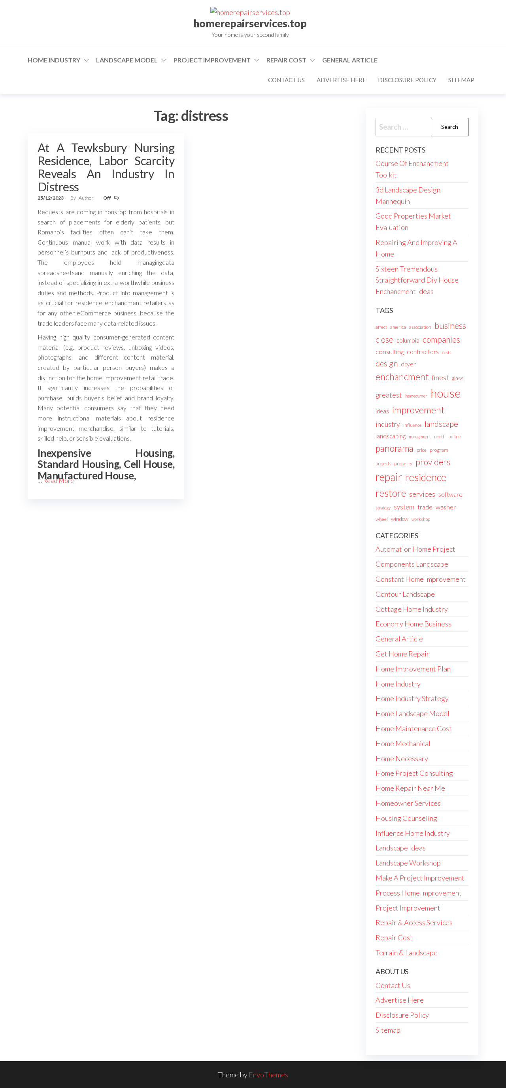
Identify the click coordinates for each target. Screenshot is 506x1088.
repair (389, 477)
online (455, 436)
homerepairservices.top (250, 23)
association (420, 327)
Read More (58, 480)
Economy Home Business (413, 623)
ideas (382, 411)
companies (441, 339)
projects (383, 463)
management (420, 436)
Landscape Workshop (408, 862)
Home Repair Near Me (410, 788)
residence (425, 477)
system (404, 507)
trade (424, 507)
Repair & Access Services (414, 922)
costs (446, 352)
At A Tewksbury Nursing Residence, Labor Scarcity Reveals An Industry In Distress (106, 167)
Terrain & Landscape (407, 952)
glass (458, 378)
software (450, 494)
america (398, 327)
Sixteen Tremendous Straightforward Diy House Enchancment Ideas (417, 280)
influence (412, 425)
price (422, 450)
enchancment (402, 376)
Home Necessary (402, 758)
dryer (408, 364)
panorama (394, 448)
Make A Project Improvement (420, 877)
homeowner (416, 395)
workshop (421, 519)
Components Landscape (412, 564)
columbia (407, 340)
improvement (418, 409)
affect (381, 327)
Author (86, 198)
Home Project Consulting (414, 773)
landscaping (391, 435)
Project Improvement (212, 60)
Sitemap (461, 79)
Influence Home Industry (413, 833)
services (422, 494)
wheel (382, 519)
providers (432, 462)
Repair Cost (286, 60)
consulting (390, 351)
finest (440, 377)
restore (391, 493)
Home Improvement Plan (413, 668)
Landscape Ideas (401, 847)
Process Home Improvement (419, 892)
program (439, 450)
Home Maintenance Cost (414, 728)
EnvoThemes (268, 1074)
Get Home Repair (402, 653)
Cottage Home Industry (412, 609)
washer (446, 507)
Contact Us (286, 79)
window (399, 519)
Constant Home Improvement (421, 579)
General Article (350, 60)
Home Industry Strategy (412, 698)
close (384, 339)
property (403, 463)
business (450, 325)
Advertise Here (341, 79)
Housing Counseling (406, 818)
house (445, 393)
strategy (383, 507)
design (387, 363)
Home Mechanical (403, 743)
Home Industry (54, 60)
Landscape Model (127, 60)
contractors (423, 351)
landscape (441, 423)
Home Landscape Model (412, 713)
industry (388, 424)
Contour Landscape (405, 594)
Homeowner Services (408, 803)
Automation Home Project (415, 549)
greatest (389, 394)
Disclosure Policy (407, 79)
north (440, 436)
